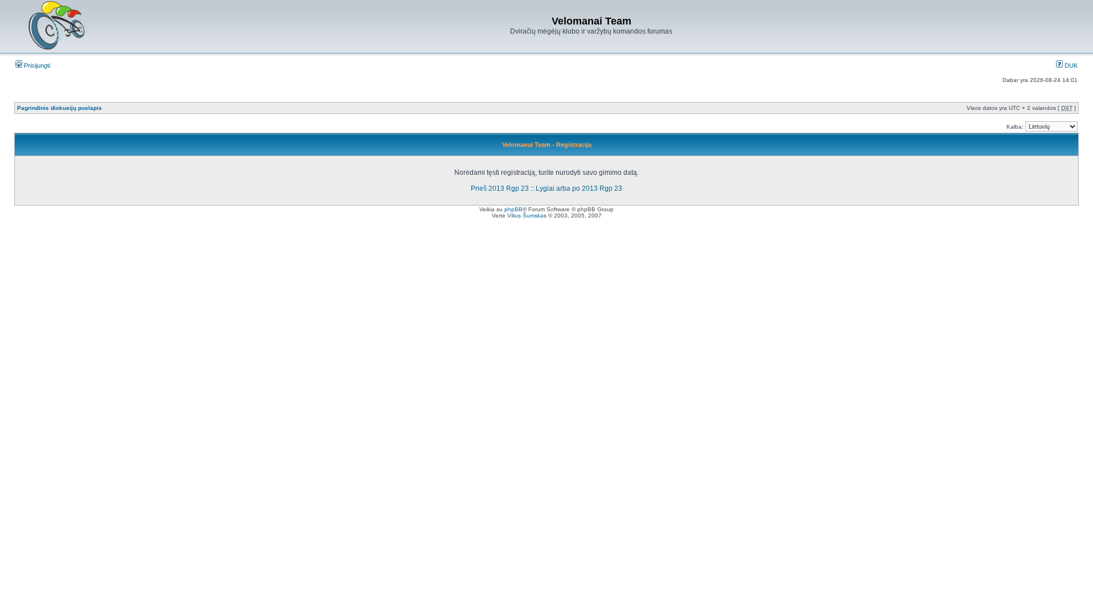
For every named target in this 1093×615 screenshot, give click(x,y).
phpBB (513, 209)
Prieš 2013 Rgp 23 (500, 188)
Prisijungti (36, 65)
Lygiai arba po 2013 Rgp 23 (579, 188)
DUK (1070, 65)
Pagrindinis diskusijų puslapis (59, 108)
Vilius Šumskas (526, 215)
